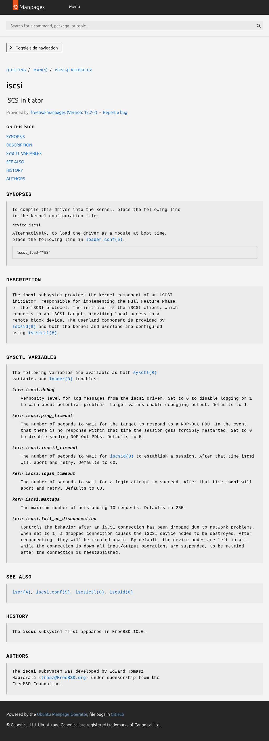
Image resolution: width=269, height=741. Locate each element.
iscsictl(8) (42, 333)
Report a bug (115, 112)
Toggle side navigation (36, 47)
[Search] (258, 26)
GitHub (117, 714)
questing (16, 69)
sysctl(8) (145, 372)
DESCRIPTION (19, 145)
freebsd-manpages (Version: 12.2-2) (64, 112)
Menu (74, 6)
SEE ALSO (15, 161)
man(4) (40, 69)
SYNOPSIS (15, 136)
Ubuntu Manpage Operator (62, 714)
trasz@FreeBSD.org (63, 678)
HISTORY (14, 170)
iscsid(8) (24, 326)
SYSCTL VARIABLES (24, 153)
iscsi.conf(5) (53, 592)
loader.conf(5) (104, 239)
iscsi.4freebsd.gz (73, 69)
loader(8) (61, 379)
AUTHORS (15, 178)
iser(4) (21, 592)
